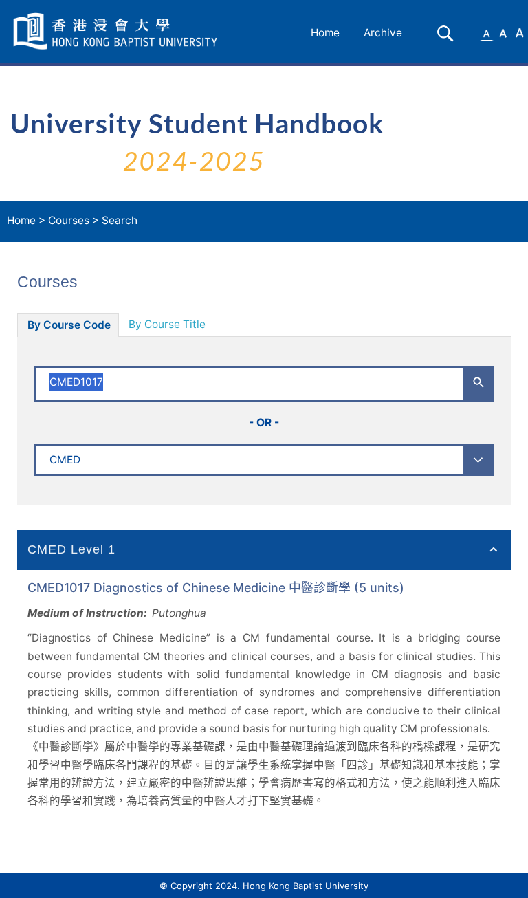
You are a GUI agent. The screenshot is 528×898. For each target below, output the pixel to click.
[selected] (117, 31)
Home (325, 32)
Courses (68, 220)
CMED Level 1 (72, 549)
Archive (383, 32)
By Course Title (167, 324)
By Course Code (69, 324)
